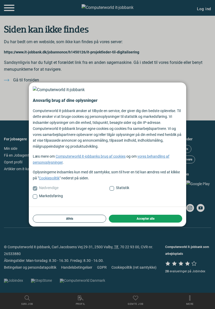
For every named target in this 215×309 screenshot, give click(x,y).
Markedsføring (51, 196)
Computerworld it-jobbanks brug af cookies (91, 156)
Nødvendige (48, 188)
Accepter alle (145, 218)
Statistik (122, 188)
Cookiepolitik (49, 178)
